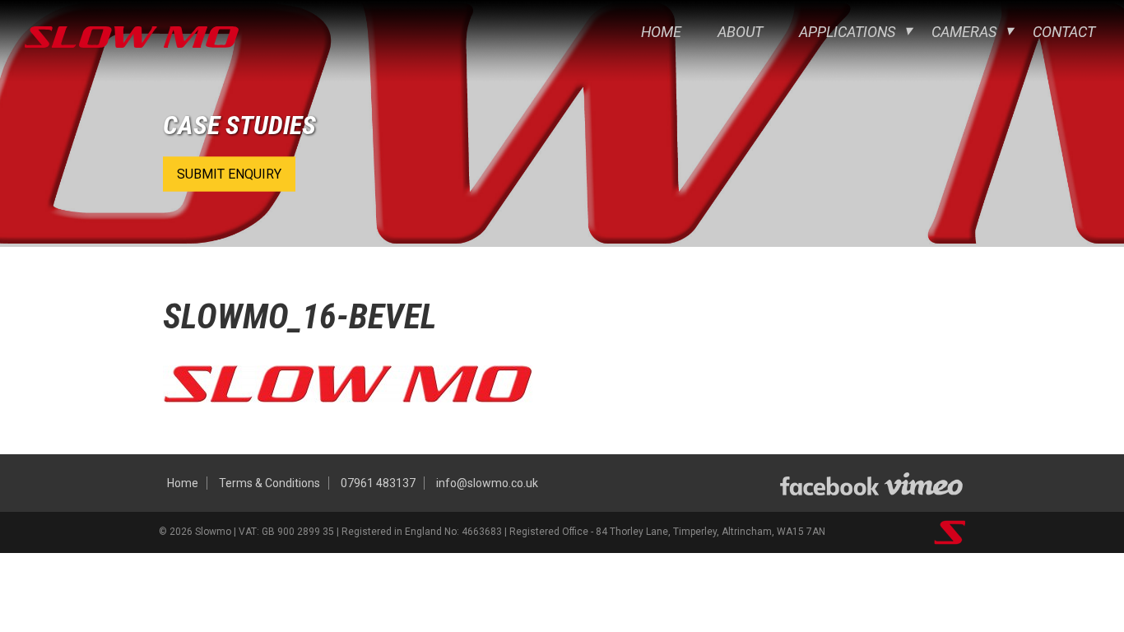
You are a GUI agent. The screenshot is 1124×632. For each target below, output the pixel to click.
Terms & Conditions (269, 483)
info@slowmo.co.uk (487, 483)
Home (661, 31)
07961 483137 (378, 483)
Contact (1064, 31)
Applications (847, 31)
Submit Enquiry (229, 174)
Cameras (963, 31)
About (740, 31)
